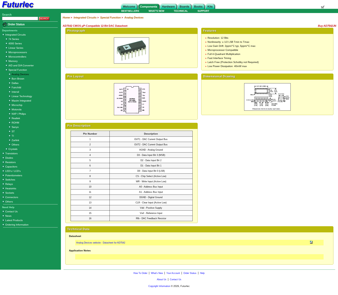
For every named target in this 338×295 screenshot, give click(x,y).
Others (15, 144)
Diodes (9, 157)
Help (202, 273)
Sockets (9, 192)
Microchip (17, 105)
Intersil (15, 91)
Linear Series (15, 47)
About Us (161, 279)
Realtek (16, 118)
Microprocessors (17, 52)
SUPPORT (203, 10)
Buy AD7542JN (327, 25)
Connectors (11, 197)
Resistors (10, 162)
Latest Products (14, 220)
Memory (13, 61)
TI (13, 135)
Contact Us (11, 211)
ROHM (15, 122)
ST (13, 131)
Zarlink (15, 140)
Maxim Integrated (21, 100)
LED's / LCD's (13, 171)
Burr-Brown (18, 78)
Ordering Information (17, 224)
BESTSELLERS (130, 10)
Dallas (15, 83)
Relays (9, 184)
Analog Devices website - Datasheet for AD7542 (100, 242)
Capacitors (11, 166)
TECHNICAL (181, 10)
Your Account (173, 273)
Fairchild (16, 87)
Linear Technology (22, 96)
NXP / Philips (19, 113)
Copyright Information (159, 286)
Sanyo (15, 127)
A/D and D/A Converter (21, 65)
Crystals (12, 149)
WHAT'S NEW (156, 10)
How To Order (140, 273)
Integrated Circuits (15, 34)
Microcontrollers (17, 56)
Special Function (17, 69)
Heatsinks (10, 188)
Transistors (11, 153)
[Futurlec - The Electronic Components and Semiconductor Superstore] (17, 7)
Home (66, 17)
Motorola (16, 109)
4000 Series (15, 43)
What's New (157, 273)
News (8, 215)
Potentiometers (13, 175)
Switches (10, 179)
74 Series (13, 39)
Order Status (16, 24)
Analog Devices (20, 74)
